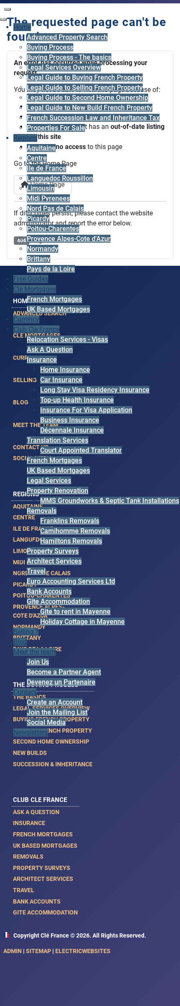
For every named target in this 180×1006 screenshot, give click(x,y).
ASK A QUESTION (36, 812)
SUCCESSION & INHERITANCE (53, 764)
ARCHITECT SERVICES (43, 878)
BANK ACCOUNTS (37, 901)
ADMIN (12, 951)
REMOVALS (28, 856)
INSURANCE (29, 823)
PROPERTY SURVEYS (41, 868)
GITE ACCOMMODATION (45, 912)
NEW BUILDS (30, 752)
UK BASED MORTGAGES (45, 845)
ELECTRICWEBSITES (83, 951)
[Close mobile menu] (3, 19)
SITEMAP (38, 951)
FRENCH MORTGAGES (43, 834)
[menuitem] (22, 27)
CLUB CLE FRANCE (40, 800)
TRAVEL (23, 890)
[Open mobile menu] (7, 9)
